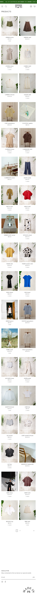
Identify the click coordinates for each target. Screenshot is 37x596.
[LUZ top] (9, 453)
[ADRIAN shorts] (9, 26)
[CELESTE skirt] (27, 83)
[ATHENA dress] (9, 54)
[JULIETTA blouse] (9, 395)
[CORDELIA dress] (9, 138)
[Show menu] (2, 6)
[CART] (34, 6)
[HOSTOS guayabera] (27, 309)
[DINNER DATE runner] (9, 223)
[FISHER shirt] (9, 252)
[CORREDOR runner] (9, 166)
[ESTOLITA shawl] (27, 223)
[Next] (28, 531)
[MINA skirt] (27, 510)
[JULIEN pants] (27, 367)
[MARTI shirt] (27, 481)
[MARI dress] (9, 481)
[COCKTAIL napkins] (27, 112)
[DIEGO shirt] (27, 195)
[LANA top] (27, 395)
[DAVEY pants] (27, 166)
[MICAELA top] (9, 510)
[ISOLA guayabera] (27, 338)
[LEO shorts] (9, 424)
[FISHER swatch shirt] (27, 252)
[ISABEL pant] (9, 338)
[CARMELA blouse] (9, 83)
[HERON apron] (9, 309)
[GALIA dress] (9, 281)
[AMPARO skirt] (27, 26)
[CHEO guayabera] (9, 112)
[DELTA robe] (9, 195)
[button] (6, 6)
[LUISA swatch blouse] (27, 424)
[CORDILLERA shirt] (27, 138)
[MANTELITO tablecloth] (27, 453)
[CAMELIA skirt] (27, 54)
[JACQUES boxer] (9, 367)
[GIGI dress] (27, 281)
